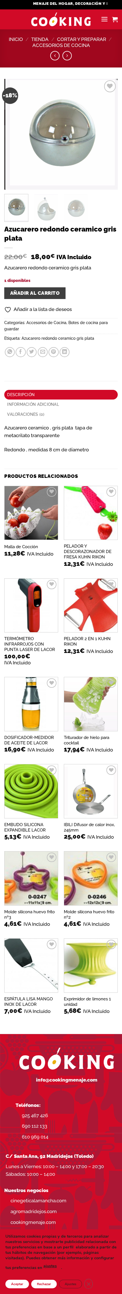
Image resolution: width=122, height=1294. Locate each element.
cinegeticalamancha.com (38, 1200)
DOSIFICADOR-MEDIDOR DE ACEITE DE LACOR (29, 740)
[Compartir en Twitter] (32, 352)
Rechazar (44, 1284)
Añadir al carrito (35, 293)
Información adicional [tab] (33, 404)
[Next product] (55, 55)
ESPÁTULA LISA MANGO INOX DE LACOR (28, 1001)
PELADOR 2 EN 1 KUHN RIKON (87, 641)
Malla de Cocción (21, 546)
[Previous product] (67, 55)
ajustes (50, 1266)
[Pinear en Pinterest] (53, 352)
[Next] (108, 134)
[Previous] (14, 134)
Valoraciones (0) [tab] (25, 414)
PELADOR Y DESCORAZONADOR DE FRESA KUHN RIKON (88, 551)
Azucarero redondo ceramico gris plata (58, 338)
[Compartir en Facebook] (21, 352)
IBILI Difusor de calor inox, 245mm (89, 827)
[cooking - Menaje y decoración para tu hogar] (61, 19)
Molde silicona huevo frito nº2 (89, 914)
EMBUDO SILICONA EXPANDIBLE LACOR (25, 827)
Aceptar (17, 1284)
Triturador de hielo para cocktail (86, 740)
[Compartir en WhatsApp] (10, 352)
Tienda (40, 39)
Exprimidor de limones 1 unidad (87, 1001)
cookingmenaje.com (33, 1222)
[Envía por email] (43, 352)
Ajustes (70, 1284)
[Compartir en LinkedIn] (65, 352)
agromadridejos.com (33, 1211)
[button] (104, 19)
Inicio (16, 39)
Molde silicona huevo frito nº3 (29, 914)
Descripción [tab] (21, 394)
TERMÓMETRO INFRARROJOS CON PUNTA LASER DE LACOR (29, 644)
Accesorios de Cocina (61, 45)
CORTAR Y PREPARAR (81, 39)
